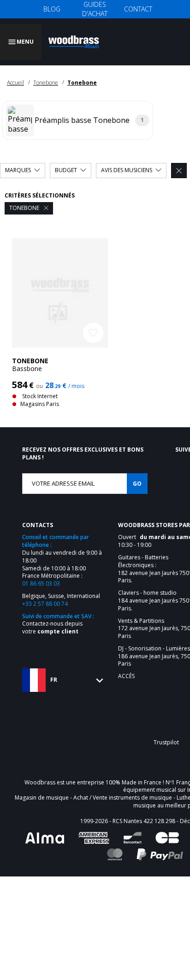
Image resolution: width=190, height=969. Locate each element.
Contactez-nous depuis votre (52, 616)
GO (137, 472)
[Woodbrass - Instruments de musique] (76, 36)
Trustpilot (166, 731)
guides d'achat (94, 9)
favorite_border (93, 321)
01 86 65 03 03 (41, 572)
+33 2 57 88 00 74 (45, 593)
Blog (51, 9)
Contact (138, 9)
